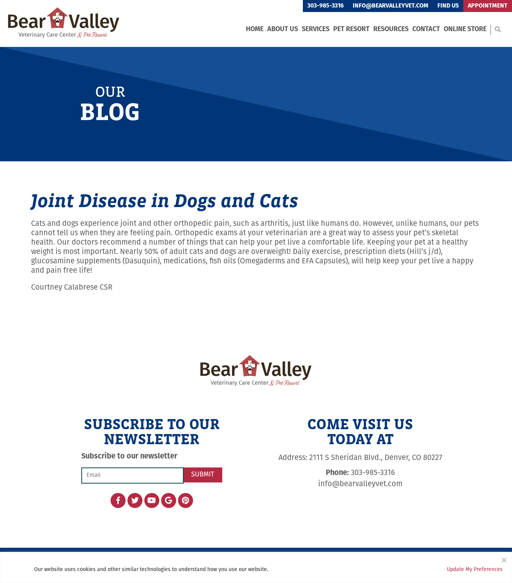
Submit (202, 475)
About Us (282, 29)
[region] (256, 567)
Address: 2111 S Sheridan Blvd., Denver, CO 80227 (360, 458)
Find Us (448, 6)
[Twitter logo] (134, 500)
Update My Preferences (475, 569)
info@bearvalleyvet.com (390, 6)
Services (315, 29)
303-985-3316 (325, 6)
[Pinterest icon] (185, 500)
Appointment (488, 6)
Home (254, 29)
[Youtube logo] (151, 500)
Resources (391, 29)
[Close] (504, 558)
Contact (426, 29)
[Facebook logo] (118, 500)
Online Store (465, 29)
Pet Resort (351, 29)
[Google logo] (168, 500)
